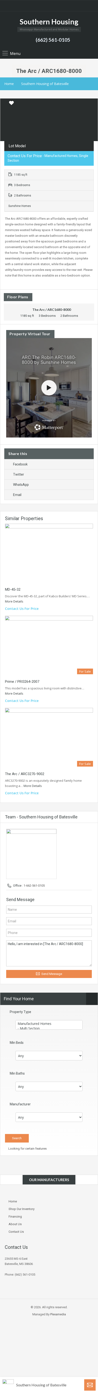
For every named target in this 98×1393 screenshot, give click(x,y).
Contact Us (16, 1231)
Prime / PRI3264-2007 (22, 681)
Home (9, 83)
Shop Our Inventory (21, 1209)
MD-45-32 (12, 589)
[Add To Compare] (4, 103)
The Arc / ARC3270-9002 (24, 774)
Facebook (20, 464)
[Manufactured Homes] (49, 1023)
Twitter (18, 474)
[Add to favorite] (11, 105)
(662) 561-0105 (53, 40)
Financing (15, 1216)
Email (17, 495)
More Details (14, 601)
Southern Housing (49, 21)
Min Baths (17, 1073)
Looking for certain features (27, 1148)
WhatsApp (21, 485)
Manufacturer (20, 1104)
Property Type (20, 1012)
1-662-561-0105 (34, 885)
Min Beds (17, 1043)
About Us (15, 1224)
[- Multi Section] (49, 1028)
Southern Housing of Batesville (45, 83)
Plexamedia (58, 1314)
